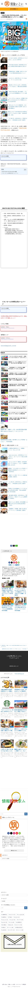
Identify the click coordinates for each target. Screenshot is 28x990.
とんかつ (13, 919)
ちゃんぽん (21, 914)
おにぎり (5, 922)
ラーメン (10, 927)
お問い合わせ (4, 984)
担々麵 (4, 924)
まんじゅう (5, 919)
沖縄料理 (5, 914)
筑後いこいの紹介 (11, 984)
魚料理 (4, 917)
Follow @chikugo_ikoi (19, 673)
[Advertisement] (14, 190)
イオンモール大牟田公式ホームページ (10, 173)
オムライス (12, 914)
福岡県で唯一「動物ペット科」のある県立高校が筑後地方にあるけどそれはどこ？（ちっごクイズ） (14, 646)
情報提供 (24, 984)
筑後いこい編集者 (14, 565)
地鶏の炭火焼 (19, 927)
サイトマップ (19, 984)
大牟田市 (2, 12)
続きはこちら (14, 850)
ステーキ (20, 919)
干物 (10, 917)
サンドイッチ (19, 924)
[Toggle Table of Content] (24, 170)
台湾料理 (19, 922)
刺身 (4, 927)
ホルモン (17, 917)
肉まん (11, 924)
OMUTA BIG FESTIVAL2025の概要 (9, 171)
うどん (12, 922)
